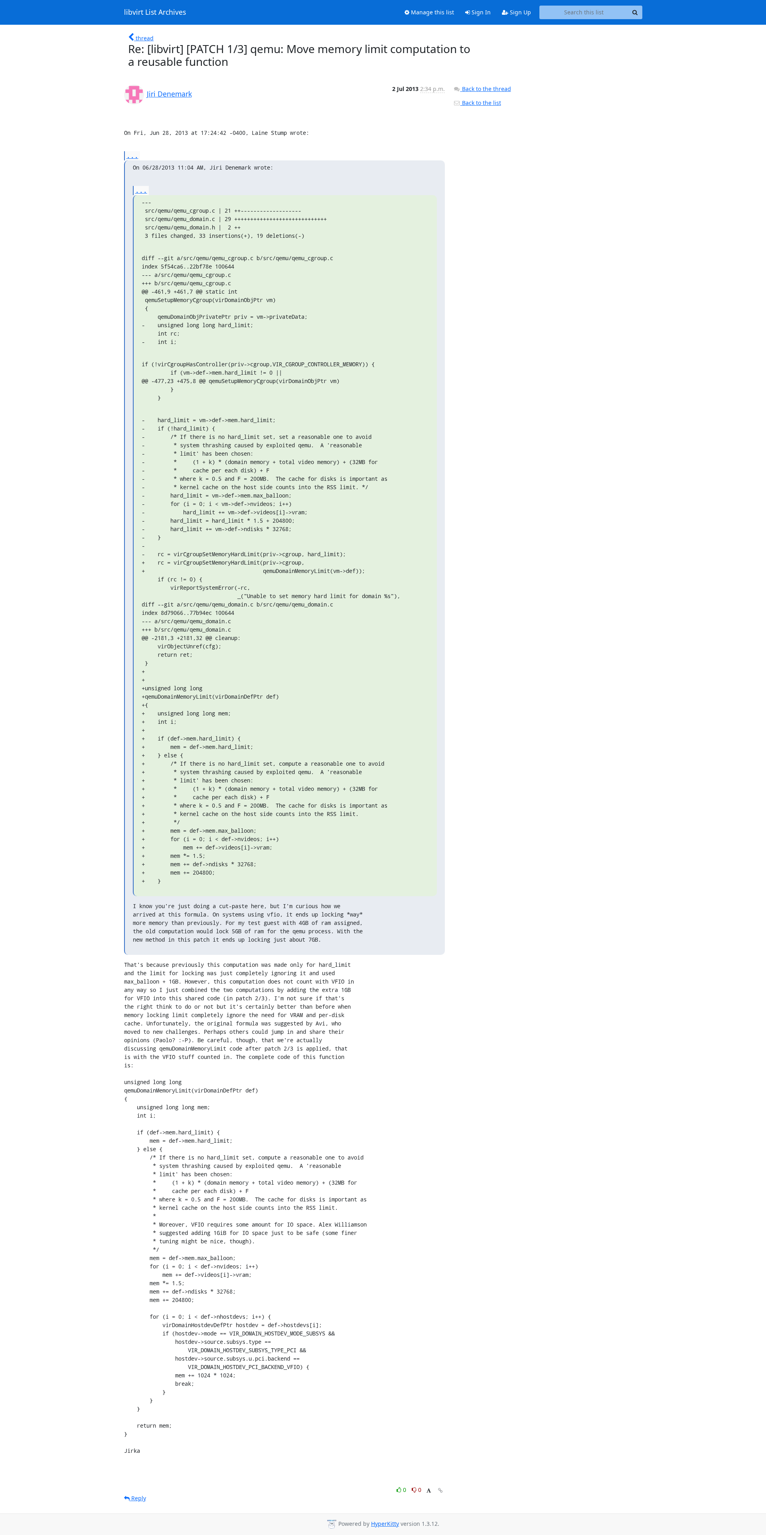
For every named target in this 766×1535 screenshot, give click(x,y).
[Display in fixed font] (428, 1491)
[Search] (635, 12)
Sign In (480, 12)
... (132, 155)
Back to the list (480, 103)
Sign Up (519, 12)
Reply (138, 1498)
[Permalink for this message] (440, 1490)
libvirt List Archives (155, 12)
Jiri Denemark (169, 94)
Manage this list (431, 12)
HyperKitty (385, 1523)
